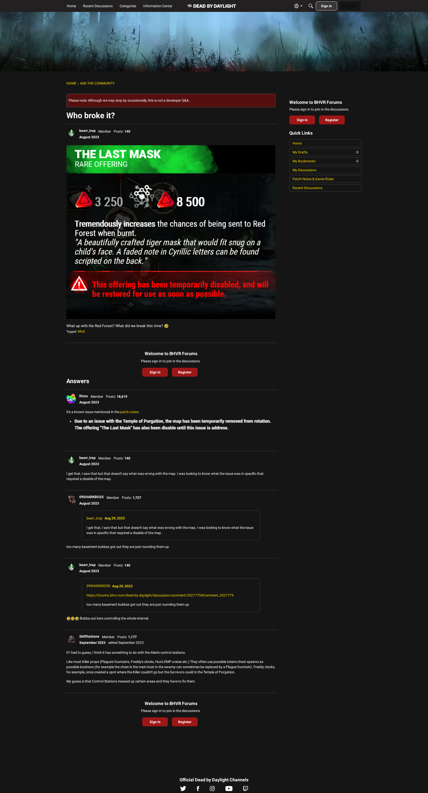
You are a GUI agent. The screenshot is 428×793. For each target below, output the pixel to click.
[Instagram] (212, 790)
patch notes (129, 412)
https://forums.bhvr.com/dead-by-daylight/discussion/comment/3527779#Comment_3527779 (160, 595)
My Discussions (304, 170)
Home (297, 143)
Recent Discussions (307, 188)
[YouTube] (229, 790)
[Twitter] (183, 790)
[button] (71, 133)
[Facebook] (198, 790)
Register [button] (184, 372)
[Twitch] (245, 790)
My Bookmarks (325, 161)
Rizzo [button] (83, 396)
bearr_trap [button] (87, 131)
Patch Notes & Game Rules (313, 179)
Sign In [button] (155, 372)
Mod (81, 331)
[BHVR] (212, 6)
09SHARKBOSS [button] (91, 497)
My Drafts (325, 152)
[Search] (310, 5)
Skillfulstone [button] (89, 636)
